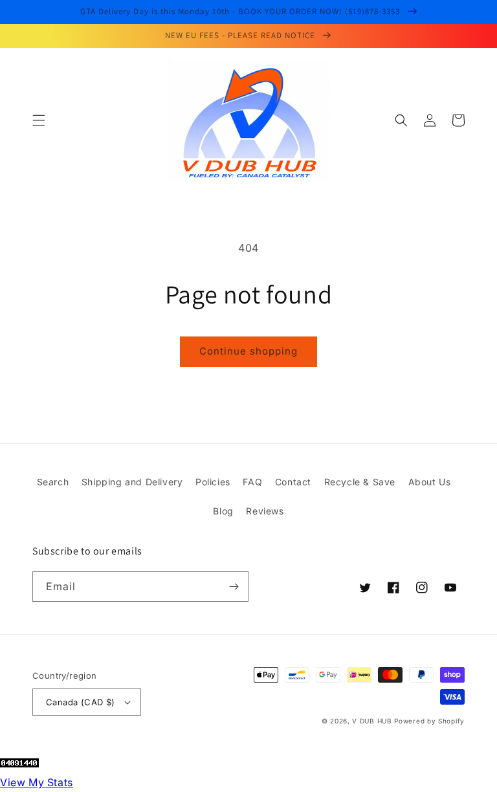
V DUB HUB (372, 721)
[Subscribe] (233, 586)
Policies (212, 481)
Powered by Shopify (429, 721)
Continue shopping (248, 351)
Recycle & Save (359, 481)
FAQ (252, 481)
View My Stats (36, 782)
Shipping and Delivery (132, 481)
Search (53, 481)
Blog (223, 510)
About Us (429, 481)
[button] (39, 120)
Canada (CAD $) (80, 702)
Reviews (264, 510)
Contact (293, 481)
